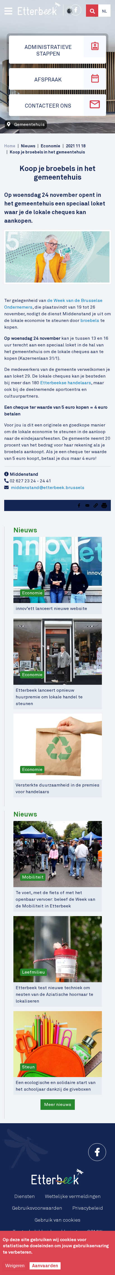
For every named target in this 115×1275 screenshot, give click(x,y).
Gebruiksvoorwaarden (37, 1208)
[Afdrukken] (104, 505)
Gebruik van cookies (57, 1220)
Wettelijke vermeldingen (73, 1196)
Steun (28, 1067)
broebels (89, 320)
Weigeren (15, 1265)
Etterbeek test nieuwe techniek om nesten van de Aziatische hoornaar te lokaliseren (54, 994)
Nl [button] (104, 11)
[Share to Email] (87, 505)
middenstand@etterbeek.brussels (47, 487)
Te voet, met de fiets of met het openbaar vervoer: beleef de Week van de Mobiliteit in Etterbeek (55, 899)
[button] (96, 505)
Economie (32, 593)
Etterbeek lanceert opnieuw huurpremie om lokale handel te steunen (49, 697)
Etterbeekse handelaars (65, 383)
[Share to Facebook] (79, 505)
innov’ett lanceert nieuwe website (51, 608)
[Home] (39, 8)
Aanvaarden (45, 1266)
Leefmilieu (33, 972)
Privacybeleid (87, 1208)
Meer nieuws (57, 1104)
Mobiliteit (33, 877)
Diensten (24, 1196)
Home (9, 146)
